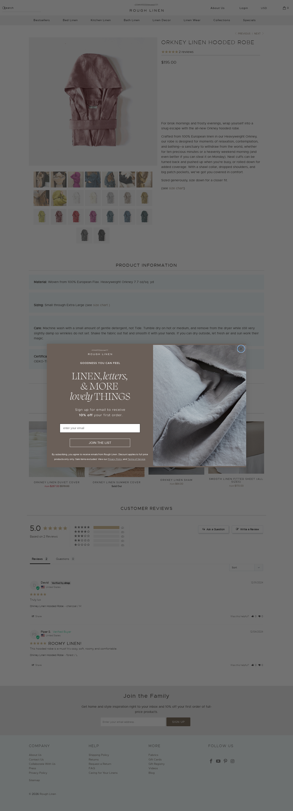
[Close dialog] (241, 348)
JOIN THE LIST (100, 443)
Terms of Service (136, 459)
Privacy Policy (115, 459)
